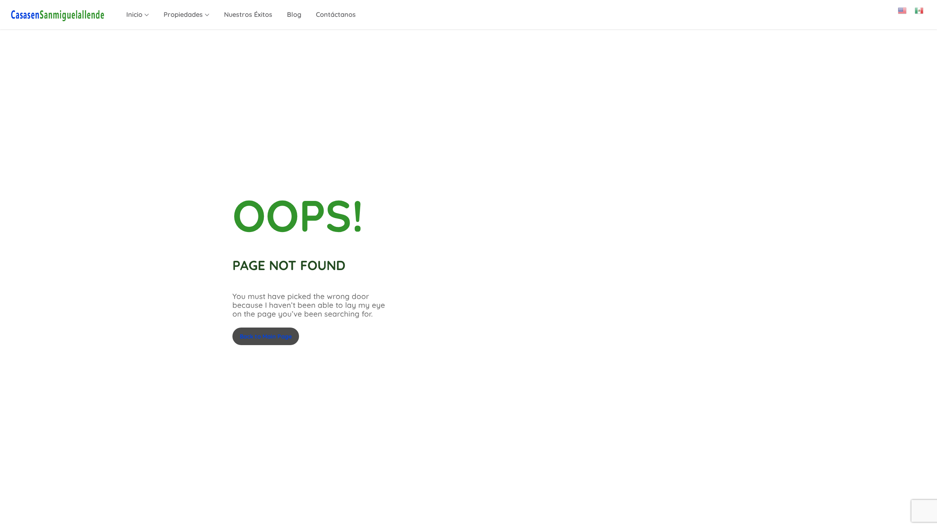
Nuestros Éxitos (248, 14)
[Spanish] (923, 8)
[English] (906, 8)
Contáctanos (336, 14)
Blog (294, 14)
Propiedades (183, 14)
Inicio (134, 14)
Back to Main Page (266, 336)
